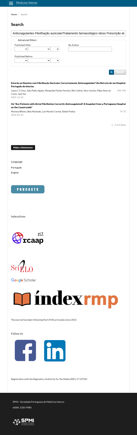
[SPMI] (23, 425)
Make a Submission (23, 147)
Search (120, 72)
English (15, 172)
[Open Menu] (11, 3)
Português (16, 167)
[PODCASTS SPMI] (27, 192)
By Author (73, 45)
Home (14, 14)
